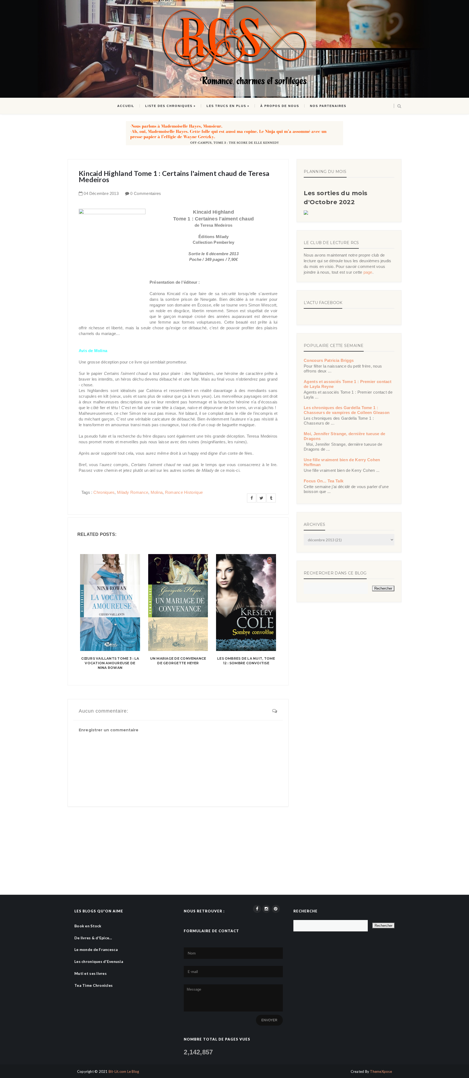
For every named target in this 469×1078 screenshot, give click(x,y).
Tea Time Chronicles (93, 985)
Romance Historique (184, 492)
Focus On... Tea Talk (323, 481)
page (367, 272)
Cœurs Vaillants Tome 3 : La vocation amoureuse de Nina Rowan (110, 663)
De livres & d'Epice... (93, 937)
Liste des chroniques (168, 106)
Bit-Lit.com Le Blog (124, 1071)
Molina (157, 492)
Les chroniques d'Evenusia (98, 961)
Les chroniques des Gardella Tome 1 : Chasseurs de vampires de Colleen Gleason (346, 410)
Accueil (125, 106)
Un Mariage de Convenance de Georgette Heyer (178, 660)
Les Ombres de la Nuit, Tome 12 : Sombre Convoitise (246, 660)
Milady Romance (132, 492)
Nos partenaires (328, 106)
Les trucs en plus (226, 106)
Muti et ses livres (90, 973)
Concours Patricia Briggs (329, 360)
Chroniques (104, 492)
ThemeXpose (381, 1071)
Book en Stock (88, 926)
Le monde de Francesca (96, 949)
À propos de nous (279, 106)
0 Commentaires (145, 193)
